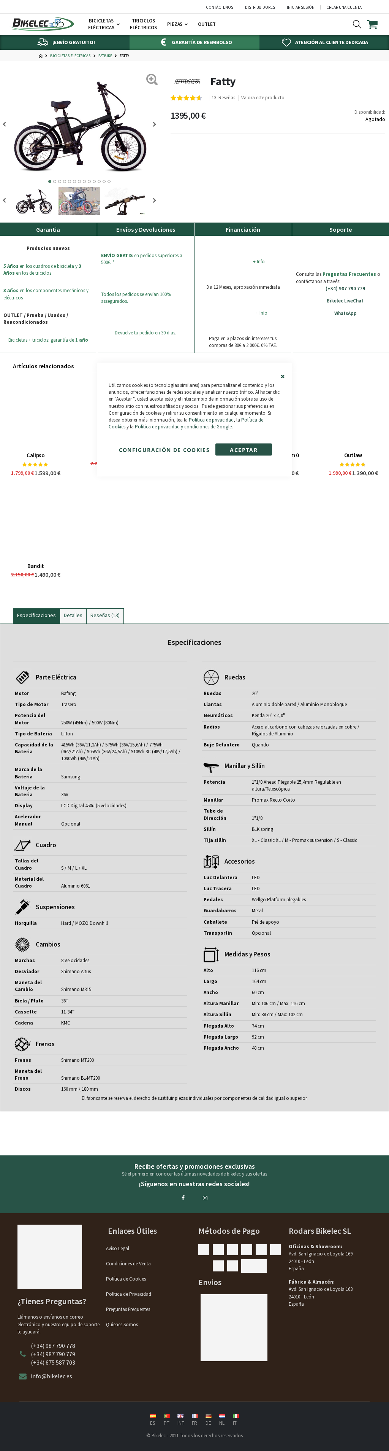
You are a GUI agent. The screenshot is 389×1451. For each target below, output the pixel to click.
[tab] (36, 614)
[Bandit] (35, 522)
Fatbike (105, 56)
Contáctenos (219, 7)
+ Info (259, 261)
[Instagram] (205, 1198)
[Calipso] (35, 411)
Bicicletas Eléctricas (70, 56)
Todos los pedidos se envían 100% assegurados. (136, 297)
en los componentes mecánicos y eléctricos (46, 294)
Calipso (36, 455)
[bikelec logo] (41, 24)
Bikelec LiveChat (345, 301)
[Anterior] (152, 124)
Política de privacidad (211, 419)
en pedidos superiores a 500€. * (141, 259)
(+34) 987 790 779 (345, 288)
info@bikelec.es (51, 1376)
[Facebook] (183, 1198)
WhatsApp (345, 313)
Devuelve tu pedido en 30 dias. (145, 332)
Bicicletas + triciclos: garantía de (48, 340)
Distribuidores (260, 7)
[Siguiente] (7, 124)
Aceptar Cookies (243, 451)
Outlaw (353, 455)
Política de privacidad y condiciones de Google (183, 426)
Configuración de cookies (164, 449)
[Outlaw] (353, 411)
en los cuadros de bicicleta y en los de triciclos (42, 269)
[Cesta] (377, 24)
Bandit (35, 566)
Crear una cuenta (344, 7)
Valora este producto (263, 98)
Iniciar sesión (301, 7)
